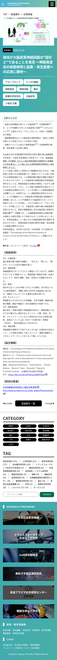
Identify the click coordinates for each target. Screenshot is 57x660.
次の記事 (48, 403)
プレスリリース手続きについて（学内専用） (22, 647)
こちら (34, 245)
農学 (10, 435)
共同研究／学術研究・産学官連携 (37, 630)
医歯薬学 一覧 (28, 403)
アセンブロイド (13, 81)
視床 (35, 89)
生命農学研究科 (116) (21, 464)
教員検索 (7, 633)
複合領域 (46, 431)
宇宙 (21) (29, 484)
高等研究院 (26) (18, 477)
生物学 (28, 426)
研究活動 (7, 630)
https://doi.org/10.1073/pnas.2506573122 (26, 374)
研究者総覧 (35, 644)
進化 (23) (41, 480)
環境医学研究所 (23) (24, 480)
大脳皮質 (30, 96)
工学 (10, 440)
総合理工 (11, 431)
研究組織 (16, 630)
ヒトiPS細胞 (32, 81)
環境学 (10, 426)
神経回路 (23, 89)
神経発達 (9, 89)
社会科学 (46, 426)
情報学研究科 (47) (18, 474)
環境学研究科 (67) (36, 467)
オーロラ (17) (39, 487)
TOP (5, 14)
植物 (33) (35, 474)
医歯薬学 (15, 14)
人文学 (10, 444)
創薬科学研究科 (13, 96)
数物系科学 (46, 440)
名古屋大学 (7, 644)
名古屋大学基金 (21, 644)
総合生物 (28, 431)
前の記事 (8, 403)
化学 (28, 435)
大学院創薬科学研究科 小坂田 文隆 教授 (20, 387)
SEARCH (47, 494)
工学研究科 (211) (29, 461)
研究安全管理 (18, 633)
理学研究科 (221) (10, 461)
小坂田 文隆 (11, 103)
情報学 (28, 440)
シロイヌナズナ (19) (19, 487)
